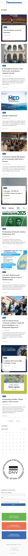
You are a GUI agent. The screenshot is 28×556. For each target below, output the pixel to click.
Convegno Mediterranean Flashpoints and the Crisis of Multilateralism (12, 277)
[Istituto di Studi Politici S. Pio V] (14, 2)
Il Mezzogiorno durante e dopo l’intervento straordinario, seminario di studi (12, 71)
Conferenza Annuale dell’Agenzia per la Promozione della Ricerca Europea (13, 159)
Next (18, 421)
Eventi (5, 27)
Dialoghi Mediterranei (9, 116)
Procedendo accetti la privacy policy (11, 502)
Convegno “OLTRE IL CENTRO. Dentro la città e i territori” (13, 193)
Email (2, 497)
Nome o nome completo (6, 492)
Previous (11, 421)
